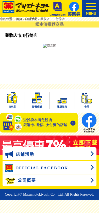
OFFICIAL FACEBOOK (41, 168)
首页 (19, 19)
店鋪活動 (31, 19)
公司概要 (27, 180)
